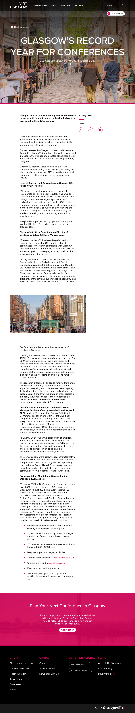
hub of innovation (57, 562)
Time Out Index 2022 (63, 557)
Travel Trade (16, 679)
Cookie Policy (105, 668)
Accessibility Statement (110, 663)
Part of (99, 708)
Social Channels (47, 668)
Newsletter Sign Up (49, 673)
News (13, 689)
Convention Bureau (20, 668)
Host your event (18, 673)
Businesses (15, 684)
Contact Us (45, 663)
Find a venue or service (22, 663)
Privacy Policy (105, 673)
